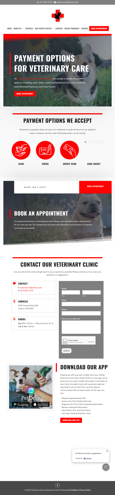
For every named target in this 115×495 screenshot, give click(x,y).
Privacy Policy (85, 490)
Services (29, 28)
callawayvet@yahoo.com (31, 287)
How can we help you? (72, 319)
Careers (59, 28)
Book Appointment (99, 28)
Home (9, 28)
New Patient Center (43, 28)
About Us (17, 28)
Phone (64, 309)
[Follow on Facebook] (57, 485)
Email (65, 300)
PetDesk (74, 490)
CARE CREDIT (94, 163)
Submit (66, 350)
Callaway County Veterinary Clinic (34, 78)
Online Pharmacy (71, 28)
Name (65, 288)
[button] (106, 467)
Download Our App (71, 420)
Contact (84, 28)
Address (23, 301)
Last (83, 296)
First (63, 296)
